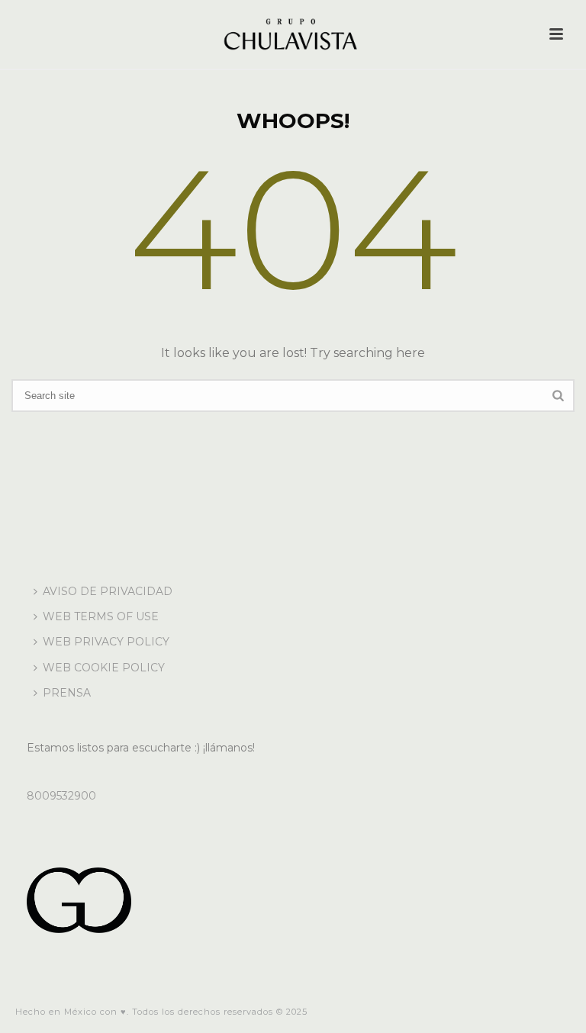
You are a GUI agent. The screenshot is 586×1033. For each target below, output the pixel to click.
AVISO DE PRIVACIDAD (107, 591)
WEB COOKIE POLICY (104, 667)
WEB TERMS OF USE (101, 616)
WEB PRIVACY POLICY (106, 641)
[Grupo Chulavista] (293, 34)
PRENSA (67, 693)
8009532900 (61, 796)
